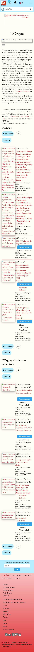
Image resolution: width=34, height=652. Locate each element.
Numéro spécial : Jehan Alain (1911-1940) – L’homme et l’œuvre (23, 311)
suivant (5, 140)
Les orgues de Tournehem (20, 519)
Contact (5, 584)
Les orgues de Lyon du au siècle (23, 462)
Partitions (6, 608)
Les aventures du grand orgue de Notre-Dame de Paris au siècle (22, 489)
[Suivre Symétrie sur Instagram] (6, 636)
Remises (6, 596)
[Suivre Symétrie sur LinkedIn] (19, 636)
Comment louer (8, 590)
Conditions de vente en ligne (12, 599)
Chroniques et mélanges (23, 393)
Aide (4, 620)
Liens (5, 623)
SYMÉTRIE (7, 575)
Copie (5, 626)
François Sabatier (23, 91)
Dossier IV (19, 281)
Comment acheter (9, 587)
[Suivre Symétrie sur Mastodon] (16, 636)
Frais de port (7, 593)
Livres (5, 606)
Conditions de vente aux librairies (14, 602)
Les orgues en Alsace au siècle (23, 426)
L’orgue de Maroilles (23, 390)
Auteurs (5, 617)
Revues (5, 611)
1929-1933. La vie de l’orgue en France (23, 242)
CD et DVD (7, 614)
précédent (9, 134)
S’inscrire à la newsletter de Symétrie (17, 562)
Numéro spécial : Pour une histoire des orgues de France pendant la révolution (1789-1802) (23, 271)
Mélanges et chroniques (23, 430)
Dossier (18, 318)
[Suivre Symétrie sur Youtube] (9, 636)
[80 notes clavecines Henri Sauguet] (16, 24)
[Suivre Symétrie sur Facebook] (12, 636)
